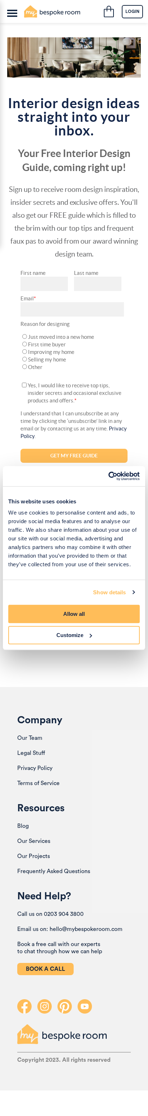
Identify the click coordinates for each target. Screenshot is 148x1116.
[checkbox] (72, 352)
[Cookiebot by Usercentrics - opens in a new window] (108, 476)
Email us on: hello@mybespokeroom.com (69, 929)
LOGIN (132, 11)
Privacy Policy (34, 768)
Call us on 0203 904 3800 (50, 914)
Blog (23, 826)
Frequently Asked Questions (53, 871)
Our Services (33, 841)
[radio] (72, 337)
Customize (69, 635)
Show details (109, 592)
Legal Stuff (31, 753)
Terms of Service (38, 783)
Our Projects (33, 856)
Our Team (29, 738)
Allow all (74, 614)
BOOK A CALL (45, 969)
